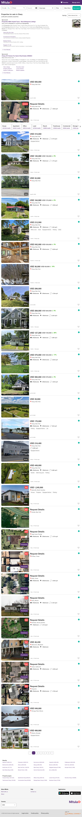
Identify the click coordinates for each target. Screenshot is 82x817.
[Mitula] (6, 2)
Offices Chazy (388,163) (39, 777)
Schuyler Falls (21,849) (70, 767)
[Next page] (52, 752)
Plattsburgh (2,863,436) (70, 762)
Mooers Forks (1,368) (22, 770)
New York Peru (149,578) (23, 767)
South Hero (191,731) (7, 767)
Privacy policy (45, 813)
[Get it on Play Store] (64, 793)
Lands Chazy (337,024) (54, 777)
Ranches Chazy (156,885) (70, 777)
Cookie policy (35, 813)
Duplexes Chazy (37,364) (54, 780)
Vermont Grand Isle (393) (39, 770)
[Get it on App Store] (75, 793)
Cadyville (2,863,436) (54, 762)
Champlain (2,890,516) (23, 762)
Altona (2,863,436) (22, 764)
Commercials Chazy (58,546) (24, 780)
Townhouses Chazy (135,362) (9, 780)
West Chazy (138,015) (38, 767)
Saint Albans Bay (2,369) (7, 770)
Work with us (4, 791)
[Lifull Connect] (73, 814)
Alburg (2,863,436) (38, 764)
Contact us (33, 791)
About (2, 794)
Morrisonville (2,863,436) (7, 764)
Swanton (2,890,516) (7, 762)
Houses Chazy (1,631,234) (8, 777)
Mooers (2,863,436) (53, 764)
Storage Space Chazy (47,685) (40, 780)
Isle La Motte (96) (53, 770)
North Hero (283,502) (69, 764)
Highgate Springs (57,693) (55, 767)
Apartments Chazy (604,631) (24, 777)
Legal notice (25, 813)
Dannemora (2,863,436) (39, 762)
